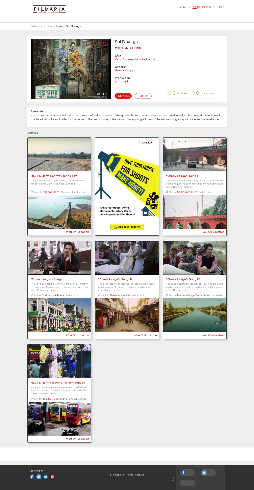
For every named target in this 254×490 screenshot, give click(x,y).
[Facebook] (31, 476)
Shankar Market (119, 295)
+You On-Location (77, 231)
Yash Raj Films (123, 81)
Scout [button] (183, 6)
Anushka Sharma (144, 59)
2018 (128, 47)
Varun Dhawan (124, 59)
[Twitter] (38, 476)
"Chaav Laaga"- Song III (115, 279)
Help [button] (219, 6)
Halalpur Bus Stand (54, 398)
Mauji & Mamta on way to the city (54, 175)
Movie (119, 47)
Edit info (143, 96)
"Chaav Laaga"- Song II (47, 279)
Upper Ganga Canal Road (194, 295)
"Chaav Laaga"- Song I (182, 175)
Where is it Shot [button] (201, 6)
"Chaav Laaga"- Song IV (183, 279)
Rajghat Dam (50, 191)
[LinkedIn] (45, 476)
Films (59, 26)
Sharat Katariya (124, 70)
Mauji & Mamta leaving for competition (58, 382)
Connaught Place (53, 295)
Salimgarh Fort (187, 191)
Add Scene (124, 96)
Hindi (137, 47)
